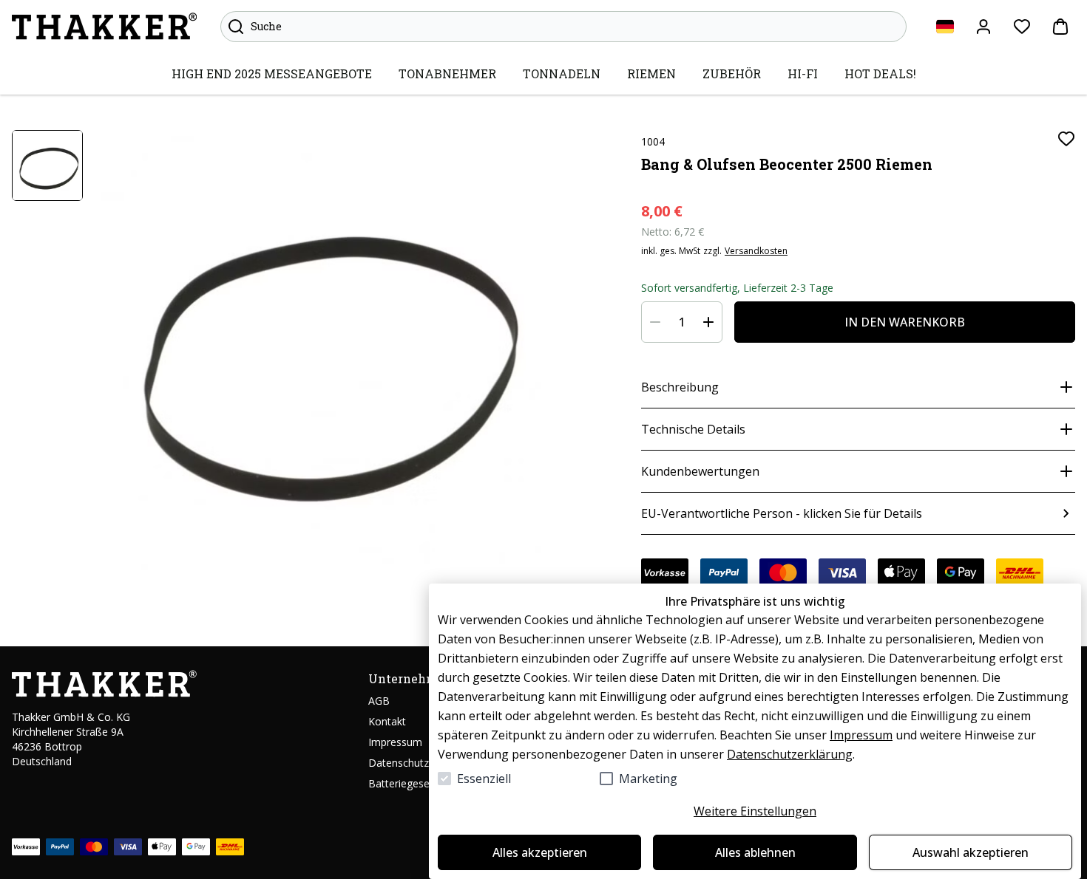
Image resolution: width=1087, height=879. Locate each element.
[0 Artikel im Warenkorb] (1060, 26)
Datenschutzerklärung (790, 754)
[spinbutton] (681, 322)
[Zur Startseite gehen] (104, 27)
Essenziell (484, 778)
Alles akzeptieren (539, 852)
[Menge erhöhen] (708, 322)
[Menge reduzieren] (655, 322)
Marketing (648, 778)
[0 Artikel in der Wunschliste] (1022, 26)
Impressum (861, 735)
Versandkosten (756, 251)
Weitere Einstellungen (755, 811)
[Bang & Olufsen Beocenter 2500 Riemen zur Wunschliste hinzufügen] (1066, 139)
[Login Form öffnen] (983, 26)
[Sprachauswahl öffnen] (945, 26)
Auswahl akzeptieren (970, 852)
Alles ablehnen (755, 852)
